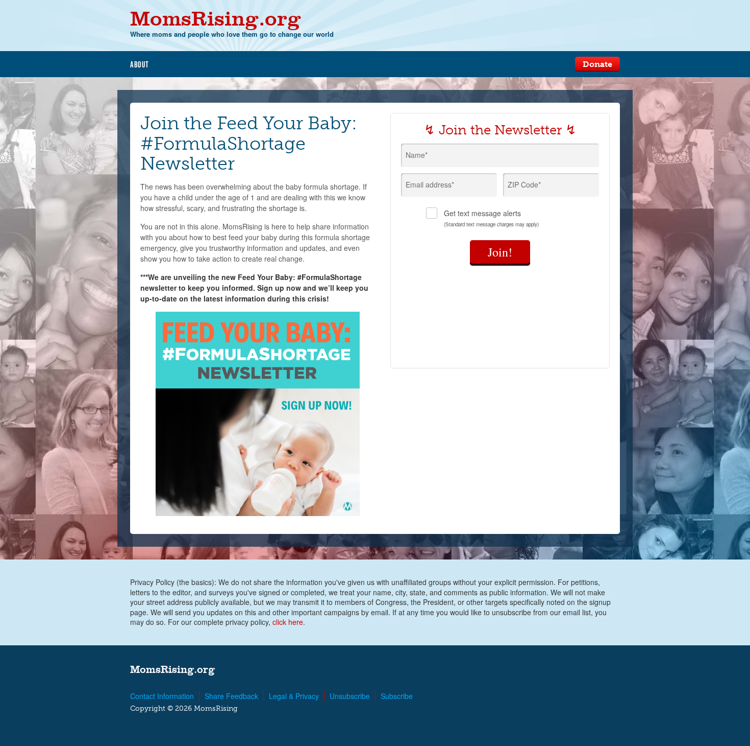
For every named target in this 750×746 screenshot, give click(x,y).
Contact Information (162, 696)
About (139, 64)
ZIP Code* (524, 184)
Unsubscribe (350, 696)
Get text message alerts (491, 218)
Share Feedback (231, 696)
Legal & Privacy (294, 696)
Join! (500, 252)
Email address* (430, 184)
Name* (417, 155)
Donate (597, 64)
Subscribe (397, 696)
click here (287, 622)
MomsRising (215, 18)
